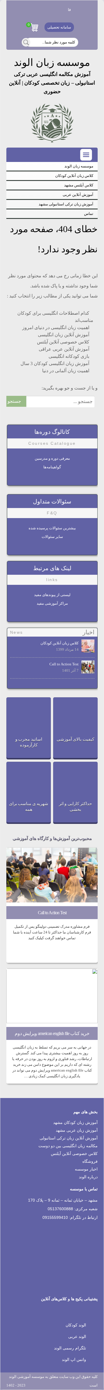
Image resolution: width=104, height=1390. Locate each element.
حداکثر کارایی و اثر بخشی (75, 806)
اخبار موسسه (86, 1169)
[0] (34, 27)
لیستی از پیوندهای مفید (52, 595)
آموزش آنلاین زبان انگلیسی (63, 334)
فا (69, 9)
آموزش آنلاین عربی (78, 194)
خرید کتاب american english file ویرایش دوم (52, 1033)
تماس (88, 213)
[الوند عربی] (47, 9)
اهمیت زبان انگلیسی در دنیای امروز (55, 327)
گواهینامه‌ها (52, 467)
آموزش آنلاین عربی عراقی (64, 349)
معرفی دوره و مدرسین (52, 458)
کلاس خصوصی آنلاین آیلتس (63, 341)
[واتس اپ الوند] (24, 9)
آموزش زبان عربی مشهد (77, 1130)
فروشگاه (90, 1161)
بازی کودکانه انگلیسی (69, 356)
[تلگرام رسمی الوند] (35, 9)
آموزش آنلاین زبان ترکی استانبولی (69, 1138)
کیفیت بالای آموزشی (75, 739)
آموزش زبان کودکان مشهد (75, 1122)
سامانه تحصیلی (59, 27)
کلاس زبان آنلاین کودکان (74, 175)
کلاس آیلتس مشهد (78, 185)
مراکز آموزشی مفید (52, 603)
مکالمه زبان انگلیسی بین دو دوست (68, 1146)
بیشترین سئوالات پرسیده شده (52, 528)
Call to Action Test (64, 664)
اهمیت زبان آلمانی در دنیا (65, 370)
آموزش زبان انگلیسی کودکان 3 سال (55, 363)
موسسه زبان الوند (78, 166)
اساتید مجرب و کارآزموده (28, 742)
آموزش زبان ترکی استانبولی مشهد (66, 204)
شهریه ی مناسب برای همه (29, 806)
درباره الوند (88, 1177)
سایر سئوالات (52, 536)
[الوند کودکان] (58, 9)
